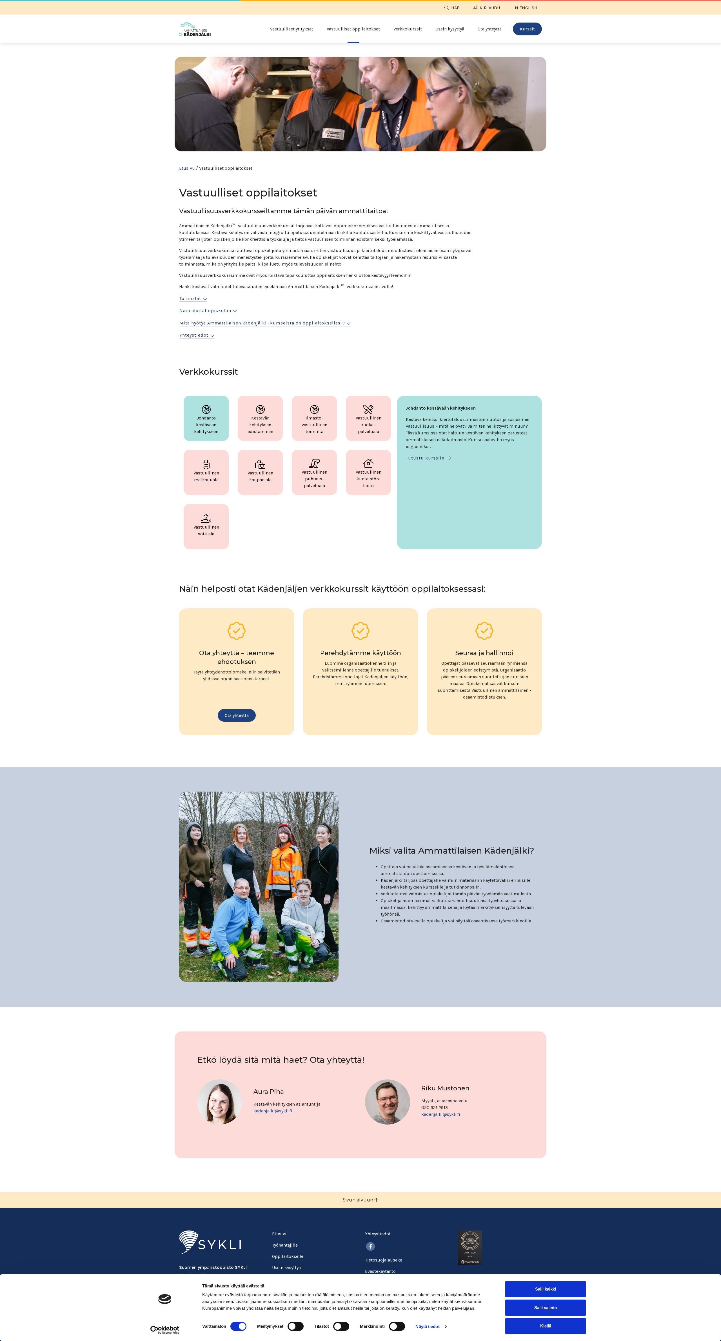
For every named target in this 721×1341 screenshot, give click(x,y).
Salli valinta (545, 1307)
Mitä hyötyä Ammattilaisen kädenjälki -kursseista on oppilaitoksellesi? (262, 323)
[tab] (206, 418)
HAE (455, 7)
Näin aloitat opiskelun (205, 310)
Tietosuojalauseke (383, 1260)
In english (525, 7)
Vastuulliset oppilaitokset (353, 29)
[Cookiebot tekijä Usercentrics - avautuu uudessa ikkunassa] (165, 1330)
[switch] (296, 1326)
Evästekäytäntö (380, 1271)
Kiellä (545, 1326)
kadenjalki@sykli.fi (272, 1111)
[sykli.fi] (210, 1242)
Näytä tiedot (427, 1326)
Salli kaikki (545, 1289)
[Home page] (195, 28)
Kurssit (527, 29)
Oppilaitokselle (287, 1256)
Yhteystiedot (193, 335)
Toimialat (190, 298)
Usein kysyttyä (449, 29)
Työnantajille (285, 1245)
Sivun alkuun (358, 1200)
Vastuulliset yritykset (291, 29)
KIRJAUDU (490, 7)
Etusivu (187, 168)
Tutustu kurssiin (426, 458)
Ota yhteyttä (490, 29)
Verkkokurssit (407, 29)
